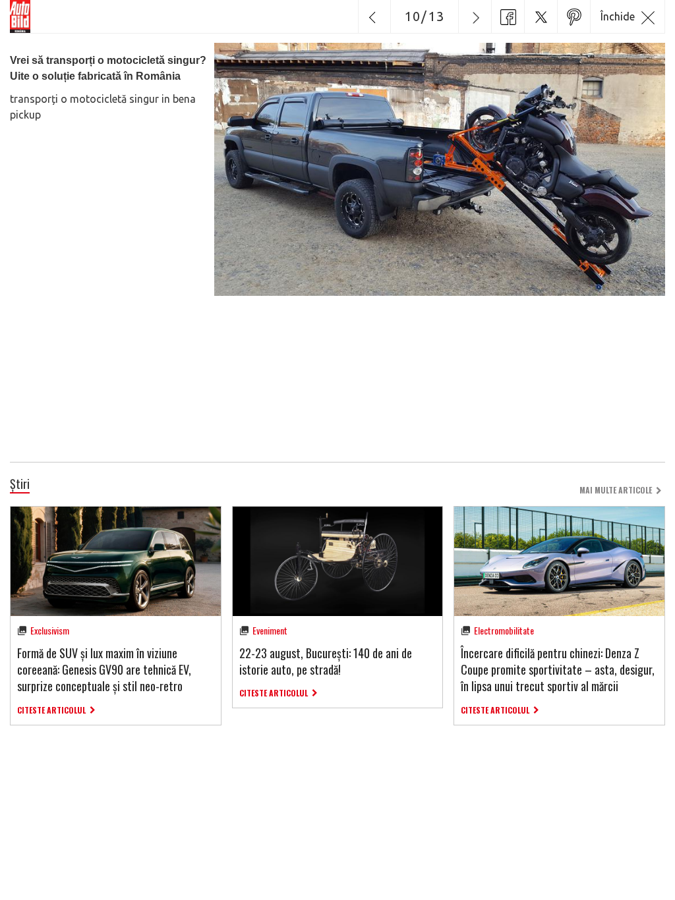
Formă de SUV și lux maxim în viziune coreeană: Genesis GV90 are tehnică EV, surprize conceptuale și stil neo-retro (104, 669)
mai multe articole (615, 489)
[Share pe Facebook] (507, 16)
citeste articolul (51, 710)
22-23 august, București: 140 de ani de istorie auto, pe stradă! (325, 661)
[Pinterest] (573, 16)
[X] (540, 16)
